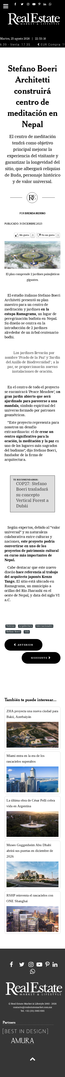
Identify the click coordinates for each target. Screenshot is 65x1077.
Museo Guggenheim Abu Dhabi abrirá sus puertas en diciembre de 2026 (29, 850)
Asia (26, 632)
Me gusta (24, 235)
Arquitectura (25, 626)
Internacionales (44, 626)
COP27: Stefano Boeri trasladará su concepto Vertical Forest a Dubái (32, 495)
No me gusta (48, 235)
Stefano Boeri (13, 632)
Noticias (10, 626)
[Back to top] (32, 1059)
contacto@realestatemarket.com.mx (32, 1007)
